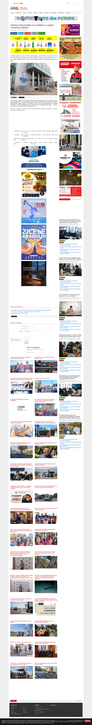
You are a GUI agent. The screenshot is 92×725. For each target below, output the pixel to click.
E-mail (22, 328)
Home (12, 12)
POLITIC (30, 12)
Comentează (14, 97)
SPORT (40, 12)
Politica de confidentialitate (40, 712)
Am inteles (88, 720)
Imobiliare (67, 12)
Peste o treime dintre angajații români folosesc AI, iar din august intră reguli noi (70, 258)
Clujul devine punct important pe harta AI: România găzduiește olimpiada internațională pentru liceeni (69, 377)
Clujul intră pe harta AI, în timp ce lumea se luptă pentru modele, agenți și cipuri (70, 335)
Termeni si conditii (38, 707)
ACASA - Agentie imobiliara (16, 714)
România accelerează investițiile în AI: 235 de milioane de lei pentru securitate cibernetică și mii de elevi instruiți (70, 221)
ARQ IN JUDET (54, 12)
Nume (22, 326)
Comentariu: (21, 331)
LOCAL (24, 12)
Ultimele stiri (18, 12)
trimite (26, 343)
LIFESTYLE (61, 12)
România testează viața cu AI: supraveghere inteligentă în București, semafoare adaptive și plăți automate (69, 416)
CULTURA (46, 12)
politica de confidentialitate (61, 720)
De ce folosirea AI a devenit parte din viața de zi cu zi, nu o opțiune (69, 295)
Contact (36, 713)
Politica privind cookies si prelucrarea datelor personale (41, 710)
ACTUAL (35, 12)
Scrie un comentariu (30, 352)
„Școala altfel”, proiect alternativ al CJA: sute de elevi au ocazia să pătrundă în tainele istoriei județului (31, 310)
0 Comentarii (24, 30)
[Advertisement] (33, 120)
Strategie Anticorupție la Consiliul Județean (19, 313)
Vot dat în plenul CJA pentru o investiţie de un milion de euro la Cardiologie (26, 311)
